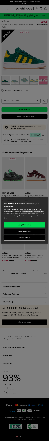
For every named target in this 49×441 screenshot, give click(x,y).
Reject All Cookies (24, 231)
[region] (24, 220)
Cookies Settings (24, 238)
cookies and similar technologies (32, 211)
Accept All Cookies (24, 225)
